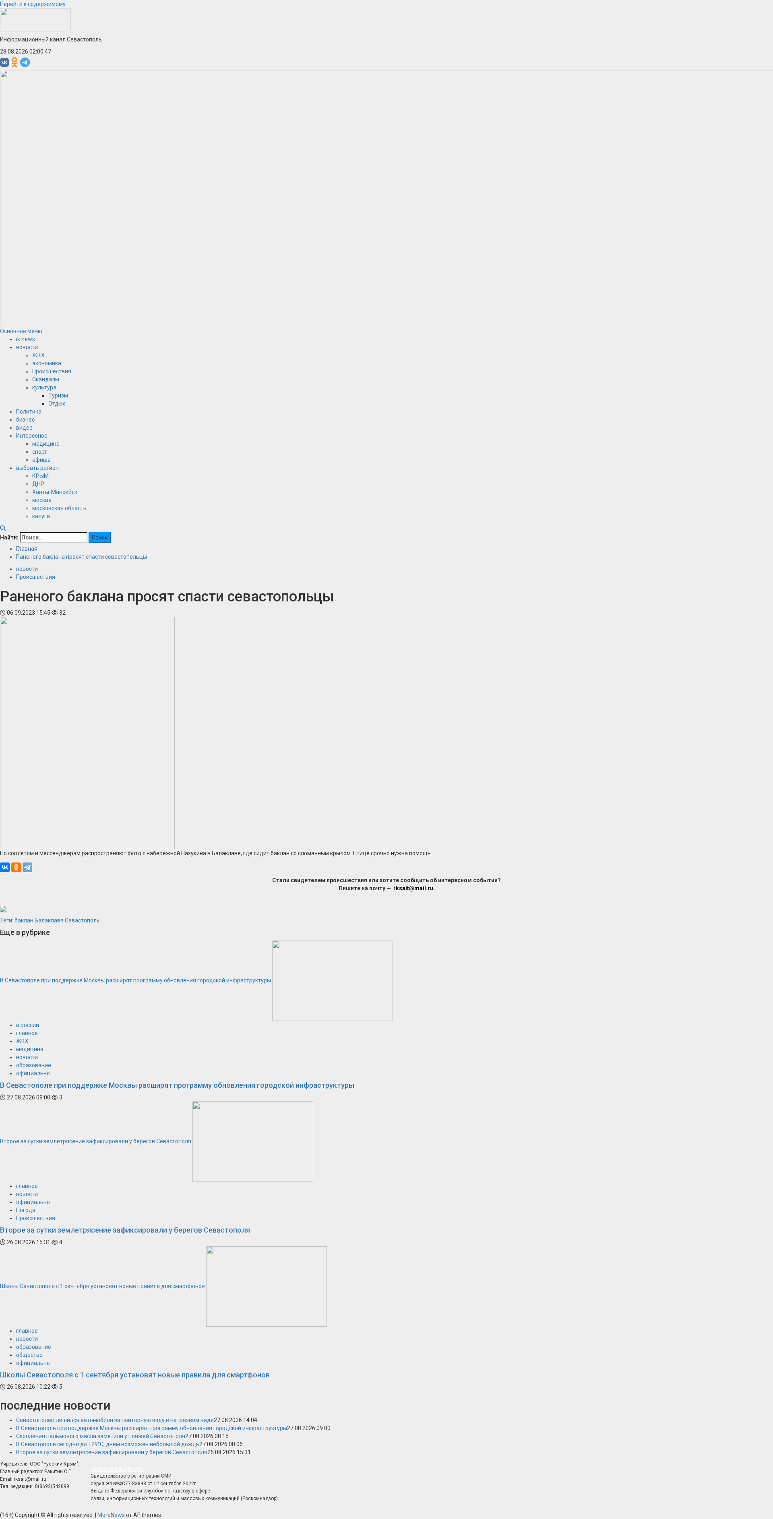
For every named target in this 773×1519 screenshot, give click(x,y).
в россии (27, 1025)
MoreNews (111, 1515)
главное (27, 1033)
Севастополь (82, 920)
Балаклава (49, 920)
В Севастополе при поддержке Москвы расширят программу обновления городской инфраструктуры (135, 980)
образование (33, 1065)
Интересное (32, 435)
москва (42, 500)
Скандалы (45, 379)
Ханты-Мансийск (54, 492)
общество (29, 1355)
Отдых (56, 403)
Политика (28, 411)
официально (33, 1073)
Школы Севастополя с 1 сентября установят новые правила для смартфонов (102, 1285)
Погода (25, 1210)
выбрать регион (37, 468)
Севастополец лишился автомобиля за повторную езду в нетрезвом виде (115, 1420)
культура (44, 387)
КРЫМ (40, 476)
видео (24, 427)
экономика (46, 363)
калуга (41, 516)
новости (27, 347)
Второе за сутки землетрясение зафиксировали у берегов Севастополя (95, 1141)
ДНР (38, 484)
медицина (46, 443)
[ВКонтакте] (5, 867)
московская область (59, 508)
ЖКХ (38, 355)
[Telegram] (27, 867)
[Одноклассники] (16, 867)
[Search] (3, 528)
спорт (39, 452)
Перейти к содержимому (33, 4)
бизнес (25, 419)
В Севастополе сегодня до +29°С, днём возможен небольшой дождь (107, 1444)
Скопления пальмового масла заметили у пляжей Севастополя (100, 1436)
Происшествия (51, 371)
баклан (23, 920)
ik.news (25, 339)
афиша (41, 460)
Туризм (58, 395)
